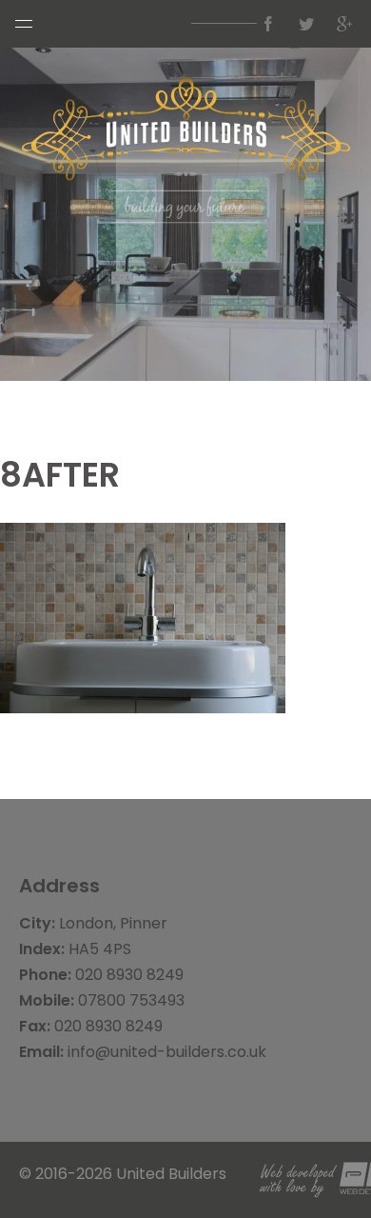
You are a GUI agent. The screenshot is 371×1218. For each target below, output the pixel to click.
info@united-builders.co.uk (167, 1052)
